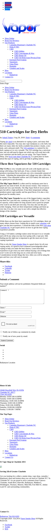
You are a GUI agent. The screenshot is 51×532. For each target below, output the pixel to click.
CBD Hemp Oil (20, 56)
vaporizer (43, 223)
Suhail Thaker (7, 138)
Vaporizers (13, 62)
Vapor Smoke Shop (19, 244)
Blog (6, 70)
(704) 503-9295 (6, 394)
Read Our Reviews (12, 41)
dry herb (9, 142)
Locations (8, 73)
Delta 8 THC (14, 47)
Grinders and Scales (16, 68)
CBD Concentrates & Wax (24, 53)
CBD (11, 49)
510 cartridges (29, 148)
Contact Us (9, 77)
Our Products (10, 43)
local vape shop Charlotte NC (20, 157)
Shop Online (9, 38)
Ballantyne (13, 75)
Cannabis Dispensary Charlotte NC (22, 45)
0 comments (35, 138)
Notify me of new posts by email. (15, 336)
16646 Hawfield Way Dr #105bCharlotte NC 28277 (12, 391)
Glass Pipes (13, 64)
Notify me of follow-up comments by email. (19, 332)
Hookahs (12, 66)
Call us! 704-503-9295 (8, 13)
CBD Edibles (19, 51)
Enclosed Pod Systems (17, 60)
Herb (28, 138)
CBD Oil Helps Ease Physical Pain (27, 58)
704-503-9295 (14, 516)
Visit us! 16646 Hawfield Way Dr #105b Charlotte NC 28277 (23, 15)
